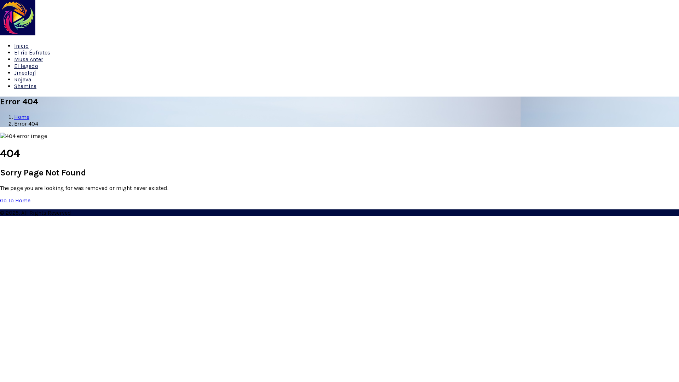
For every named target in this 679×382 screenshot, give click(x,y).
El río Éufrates (32, 52)
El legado (26, 66)
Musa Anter (28, 59)
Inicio (21, 45)
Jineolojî (25, 72)
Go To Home (15, 200)
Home (21, 117)
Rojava (22, 79)
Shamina (25, 86)
